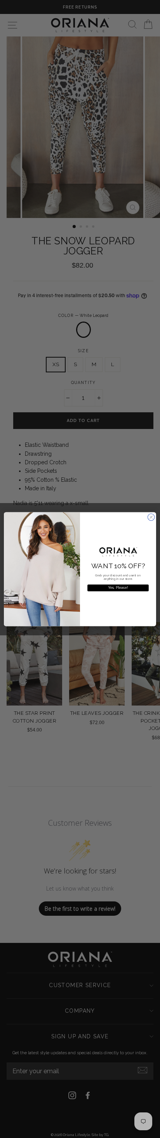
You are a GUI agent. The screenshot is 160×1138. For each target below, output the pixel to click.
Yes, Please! (118, 588)
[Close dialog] (151, 517)
